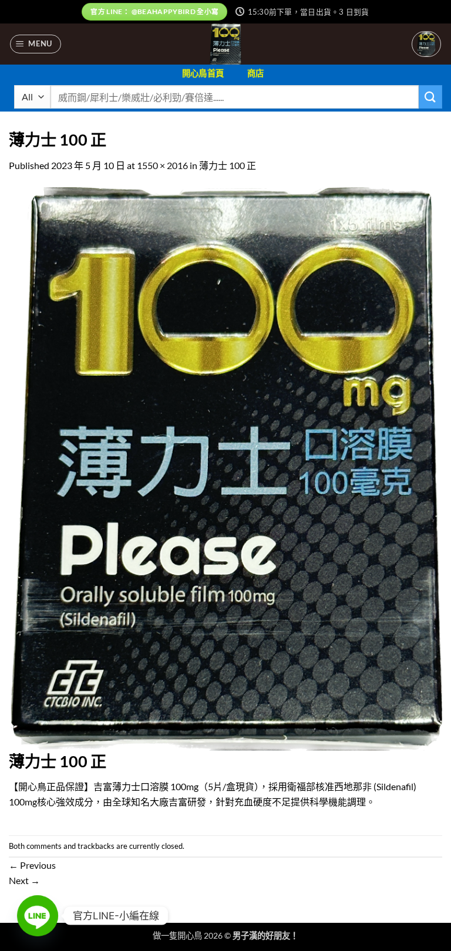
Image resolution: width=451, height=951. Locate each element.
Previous (32, 865)
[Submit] (430, 96)
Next (24, 880)
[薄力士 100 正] (225, 467)
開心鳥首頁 (203, 73)
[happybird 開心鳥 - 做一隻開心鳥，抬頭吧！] (226, 44)
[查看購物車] (426, 44)
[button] (36, 44)
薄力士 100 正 (227, 165)
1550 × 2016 (162, 165)
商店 (255, 73)
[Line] (37, 915)
